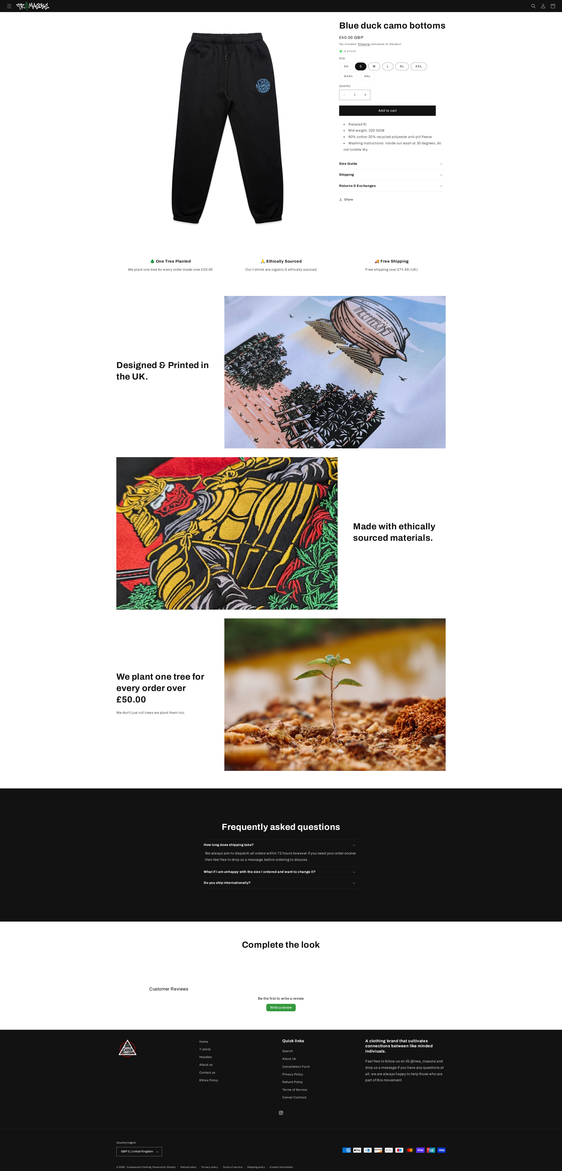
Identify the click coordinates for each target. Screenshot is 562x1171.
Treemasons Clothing (138, 1167)
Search (287, 1051)
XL (402, 66)
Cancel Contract (294, 1097)
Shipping (364, 44)
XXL (418, 66)
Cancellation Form (296, 1066)
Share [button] (348, 199)
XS (348, 67)
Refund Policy (292, 1082)
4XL (369, 77)
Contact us (207, 1072)
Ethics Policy (208, 1080)
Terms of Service (294, 1089)
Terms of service (233, 1167)
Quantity (345, 86)
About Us (289, 1058)
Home (203, 1041)
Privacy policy (209, 1167)
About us (206, 1064)
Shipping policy (256, 1167)
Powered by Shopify (164, 1167)
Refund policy (188, 1167)
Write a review (281, 1007)
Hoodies (205, 1057)
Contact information (281, 1167)
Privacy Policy (292, 1074)
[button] (9, 6)
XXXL (351, 77)
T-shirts (205, 1049)
